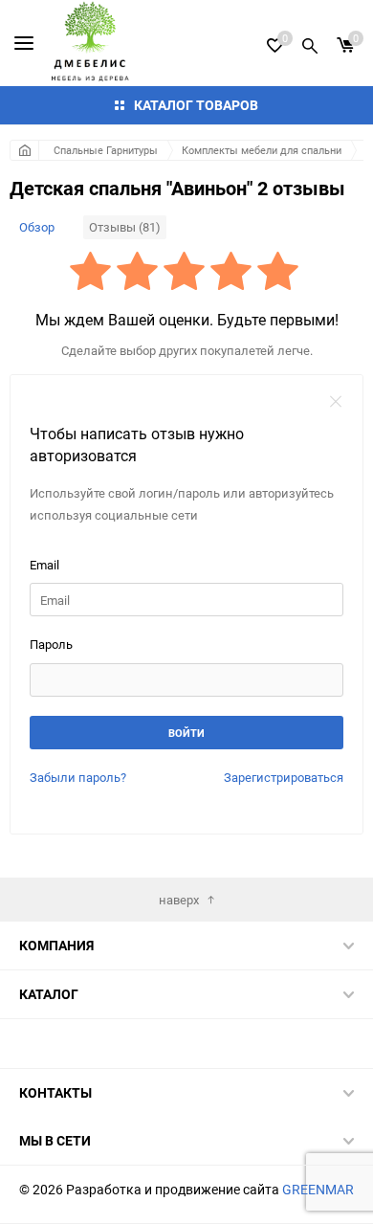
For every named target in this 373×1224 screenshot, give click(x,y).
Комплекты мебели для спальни (261, 150)
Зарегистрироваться (283, 777)
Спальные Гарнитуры (106, 150)
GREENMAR (318, 1189)
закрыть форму (335, 402)
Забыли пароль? (78, 777)
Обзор (37, 226)
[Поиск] (310, 43)
